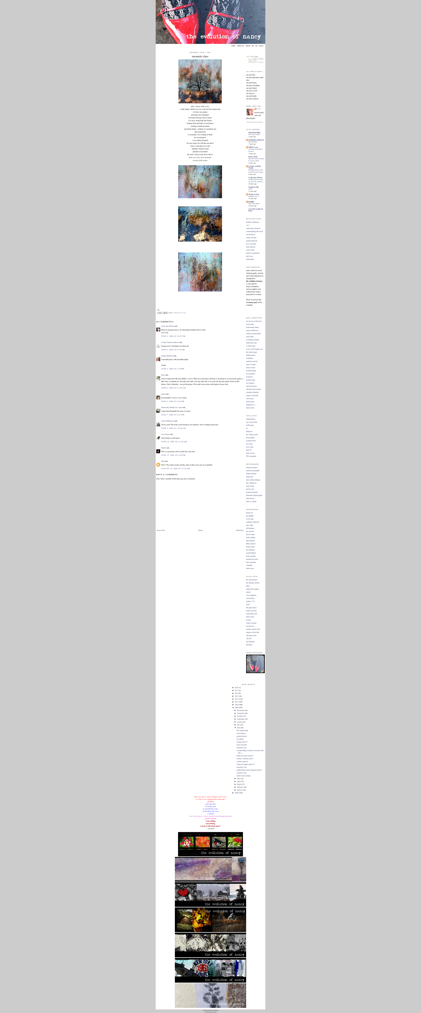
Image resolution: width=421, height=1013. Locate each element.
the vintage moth (252, 434)
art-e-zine (249, 444)
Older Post (239, 530)
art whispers (250, 383)
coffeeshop (250, 425)
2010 (237, 704)
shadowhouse (250, 419)
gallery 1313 (250, 601)
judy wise (249, 256)
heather (206, 106)
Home (200, 530)
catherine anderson (252, 522)
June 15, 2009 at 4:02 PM (173, 455)
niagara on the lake (252, 632)
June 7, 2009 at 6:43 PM (172, 414)
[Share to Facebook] (164, 313)
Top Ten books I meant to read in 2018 (256, 159)
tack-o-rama (250, 453)
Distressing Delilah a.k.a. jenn (171, 407)
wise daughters (251, 595)
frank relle (249, 476)
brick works (250, 617)
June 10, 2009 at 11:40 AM (174, 441)
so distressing (250, 346)
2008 (237, 793)
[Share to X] (162, 313)
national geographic (253, 470)
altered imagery (251, 386)
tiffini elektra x (251, 543)
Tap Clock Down (254, 203)
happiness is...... (251, 404)
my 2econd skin (251, 422)
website (240, 46)
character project (252, 467)
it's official (240, 739)
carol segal (249, 398)
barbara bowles (251, 473)
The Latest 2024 (254, 134)
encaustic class (200, 56)
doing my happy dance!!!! (246, 764)
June (239, 727)
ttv (247, 428)
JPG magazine (251, 456)
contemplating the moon (254, 231)
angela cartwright (252, 395)
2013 (237, 696)
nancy (259, 109)
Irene (163, 375)
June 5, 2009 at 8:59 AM (173, 349)
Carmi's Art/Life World (254, 167)
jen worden (250, 531)
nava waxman (251, 244)
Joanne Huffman (167, 356)
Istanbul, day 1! (253, 196)
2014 (250, 189)
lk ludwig (249, 377)
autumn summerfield (253, 333)
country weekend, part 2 (245, 758)
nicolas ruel (250, 489)
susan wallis (250, 250)
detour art (249, 512)
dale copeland (251, 562)
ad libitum (249, 358)
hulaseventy (250, 407)
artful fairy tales (251, 343)
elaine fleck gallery (252, 589)
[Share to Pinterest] (167, 313)
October (240, 716)
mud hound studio (252, 327)
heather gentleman (252, 222)
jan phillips (250, 516)
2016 (237, 687)
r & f (248, 225)
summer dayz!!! (242, 742)
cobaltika (249, 565)
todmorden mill (251, 613)
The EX (249, 638)
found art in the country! (245, 755)
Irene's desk (252, 156)
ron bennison (250, 234)
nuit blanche (250, 641)
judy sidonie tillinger (253, 480)
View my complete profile (254, 122)
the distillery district (253, 583)
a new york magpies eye (254, 349)
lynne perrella (251, 556)
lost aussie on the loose (254, 321)
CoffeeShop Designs (210, 1012)
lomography (250, 437)
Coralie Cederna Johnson (170, 342)
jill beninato (250, 528)
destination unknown (256, 139)
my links (259, 46)
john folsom (250, 498)
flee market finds (242, 730)
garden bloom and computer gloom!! (249, 770)
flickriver (249, 431)
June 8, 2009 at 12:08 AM (173, 428)
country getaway (242, 761)
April (239, 781)
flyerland (249, 644)
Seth (162, 461)
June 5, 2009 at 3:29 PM (172, 369)
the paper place (251, 607)
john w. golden (251, 501)
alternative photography (254, 495)
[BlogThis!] (160, 313)
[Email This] (158, 313)
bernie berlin (250, 547)
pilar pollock (250, 540)
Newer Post (161, 530)
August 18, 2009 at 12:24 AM (175, 468)
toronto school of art (253, 629)
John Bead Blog (254, 132)
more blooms (241, 733)
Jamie (163, 394)
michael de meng (252, 559)
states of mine (251, 364)
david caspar (250, 534)
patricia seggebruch (253, 253)
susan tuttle (250, 324)
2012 (237, 699)
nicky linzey (250, 401)
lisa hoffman (250, 550)
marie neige (250, 486)
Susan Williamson (167, 421)
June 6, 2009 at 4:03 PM (172, 401)
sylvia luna (250, 519)
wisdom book (251, 440)
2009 (237, 707)
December (241, 710)
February (240, 787)
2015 (237, 690)
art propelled (250, 373)
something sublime (252, 339)
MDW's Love (253, 147)
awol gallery (250, 598)
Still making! (252, 142)
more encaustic (242, 744)
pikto (248, 586)
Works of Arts (253, 194)
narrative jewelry (252, 361)
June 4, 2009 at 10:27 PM (173, 336)
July (238, 725)
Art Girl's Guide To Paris (255, 210)
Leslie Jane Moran (167, 326)
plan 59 (248, 450)
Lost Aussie (165, 434)
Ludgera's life (253, 187)
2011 (237, 702)
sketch (248, 592)
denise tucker (250, 367)
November (241, 713)
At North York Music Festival (255, 150)
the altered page (251, 352)
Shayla (163, 448)
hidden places (251, 355)
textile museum (251, 610)
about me (250, 46)
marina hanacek (251, 240)
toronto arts (250, 626)
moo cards (249, 447)
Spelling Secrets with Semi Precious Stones (255, 171)
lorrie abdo (250, 336)
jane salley (249, 525)
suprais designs (251, 237)
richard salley (250, 380)
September (241, 719)
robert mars (250, 568)
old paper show (251, 635)
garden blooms (242, 736)
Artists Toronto (251, 623)
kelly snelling (250, 537)
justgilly (251, 201)
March (239, 784)
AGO (248, 604)
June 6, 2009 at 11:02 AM (173, 388)
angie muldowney (252, 330)
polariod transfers (252, 492)
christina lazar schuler (253, 389)
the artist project (251, 579)
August (239, 722)
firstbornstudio (251, 370)
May (239, 778)
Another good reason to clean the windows (255, 180)
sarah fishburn (251, 553)
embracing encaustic (253, 228)
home (233, 46)
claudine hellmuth (252, 392)
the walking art (251, 483)
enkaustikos (250, 259)
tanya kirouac (250, 247)
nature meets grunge (244, 775)
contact (248, 620)
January (240, 790)
